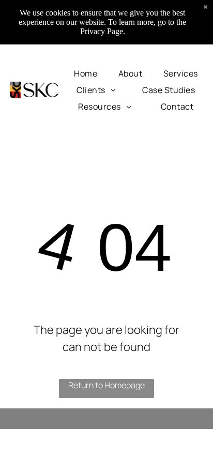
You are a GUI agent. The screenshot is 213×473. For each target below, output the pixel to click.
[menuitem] (85, 73)
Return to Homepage (106, 385)
